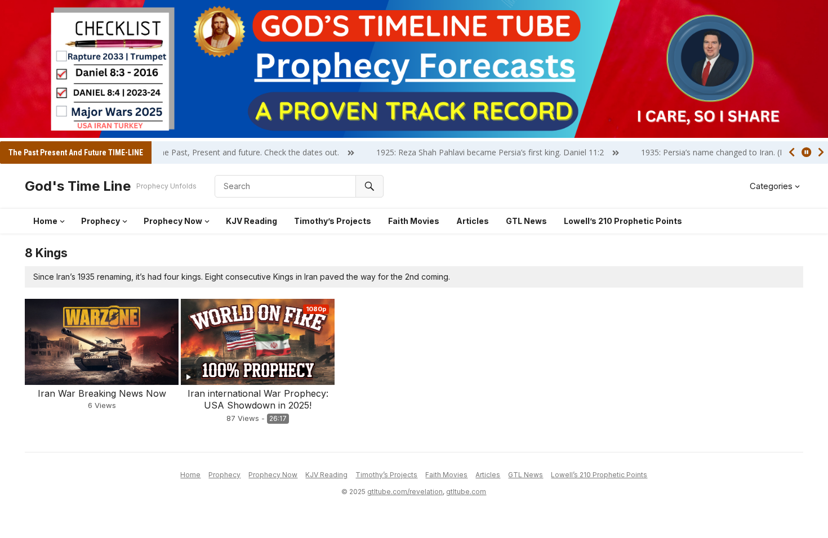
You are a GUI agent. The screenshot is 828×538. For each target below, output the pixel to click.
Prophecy (100, 221)
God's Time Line (78, 186)
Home (45, 221)
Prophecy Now (173, 221)
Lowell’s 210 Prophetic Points (623, 221)
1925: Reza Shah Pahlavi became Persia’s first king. (452, 152)
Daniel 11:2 (567, 152)
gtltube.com (466, 491)
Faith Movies (413, 221)
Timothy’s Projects (332, 221)
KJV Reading (251, 221)
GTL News (526, 221)
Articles (472, 221)
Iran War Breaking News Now (102, 393)
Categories (771, 186)
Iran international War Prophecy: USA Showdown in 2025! (258, 399)
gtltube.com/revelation (405, 491)
